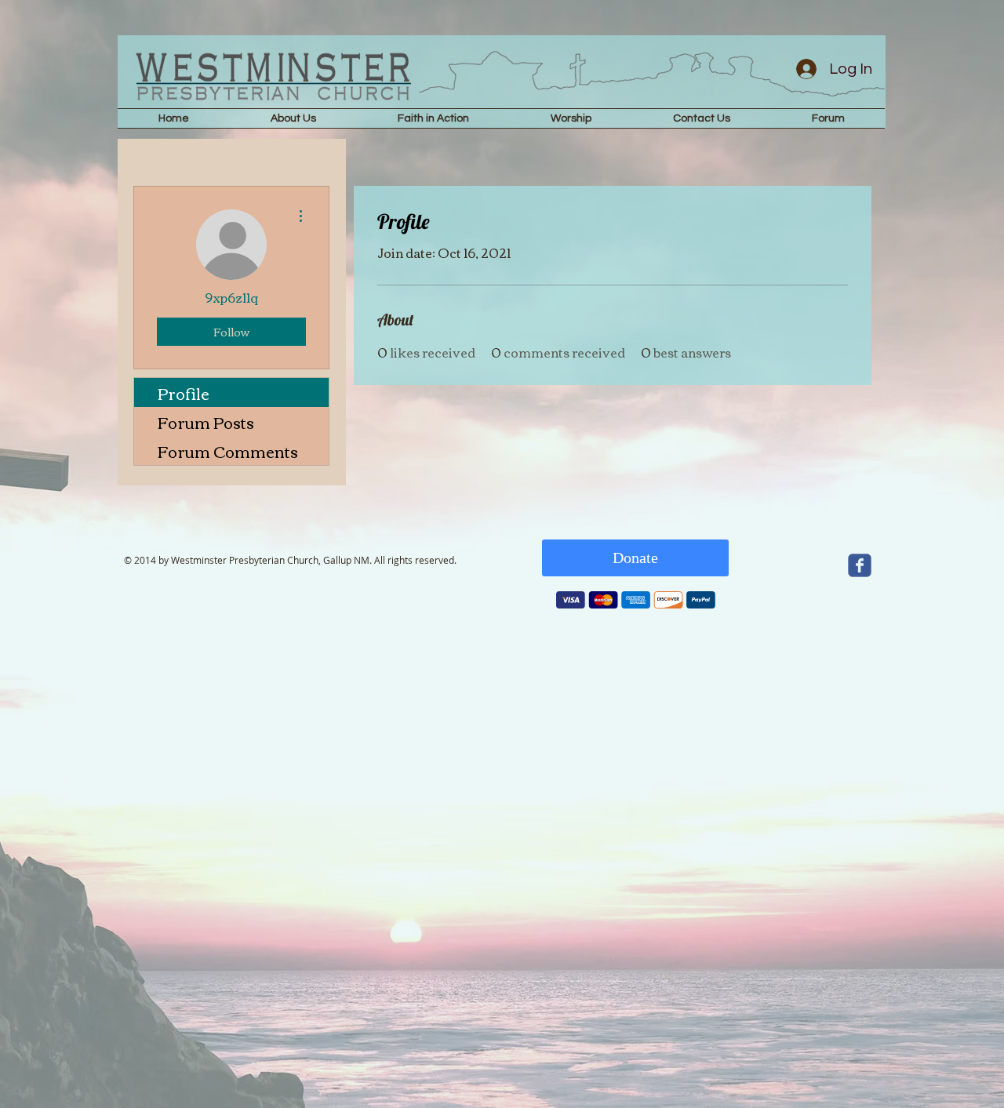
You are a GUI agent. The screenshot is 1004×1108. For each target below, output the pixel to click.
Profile (183, 392)
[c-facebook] (859, 565)
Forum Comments (228, 450)
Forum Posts (206, 421)
